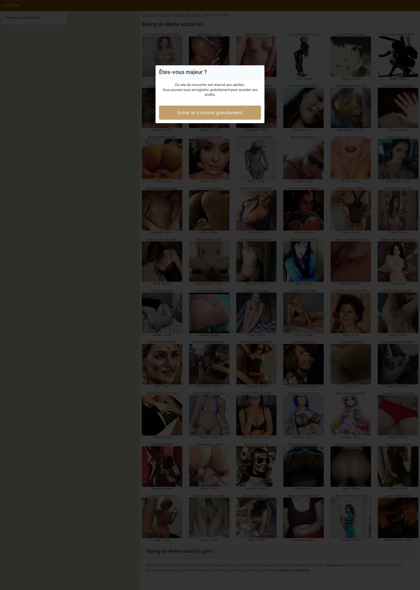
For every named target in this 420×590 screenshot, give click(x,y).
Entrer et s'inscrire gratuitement (210, 112)
